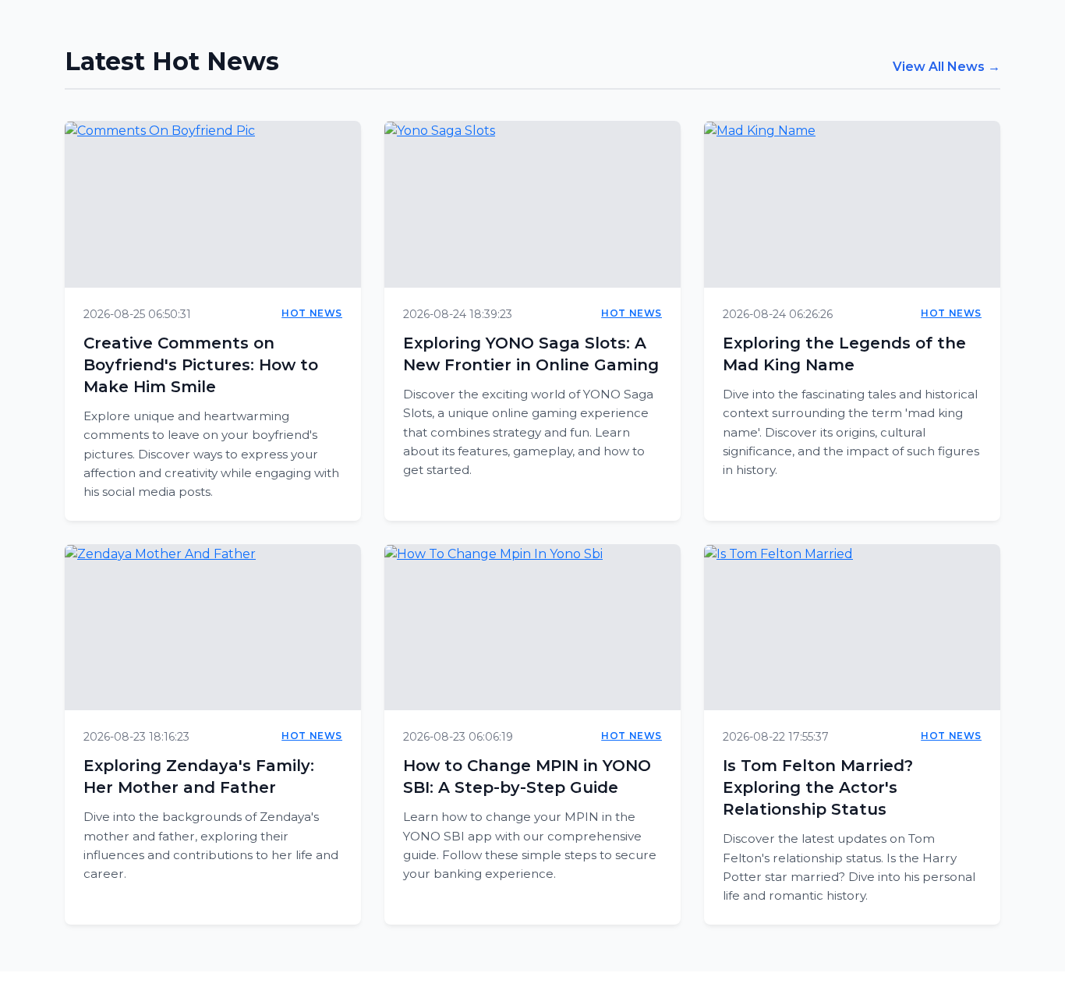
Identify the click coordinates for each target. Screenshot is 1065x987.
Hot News (311, 313)
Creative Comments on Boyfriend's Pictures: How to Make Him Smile (200, 365)
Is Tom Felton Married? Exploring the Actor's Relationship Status (818, 787)
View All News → (946, 66)
